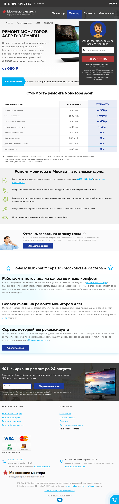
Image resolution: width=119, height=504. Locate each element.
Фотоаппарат (107, 13)
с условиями (97, 79)
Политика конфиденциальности (60, 490)
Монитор (74, 13)
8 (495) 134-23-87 (19, 4)
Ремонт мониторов (11, 417)
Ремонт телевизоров (12, 413)
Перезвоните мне (49, 386)
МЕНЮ (113, 3)
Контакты (63, 421)
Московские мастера (96, 282)
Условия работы (67, 417)
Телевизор (58, 13)
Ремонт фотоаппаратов (13, 425)
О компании (65, 413)
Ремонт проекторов (11, 421)
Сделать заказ (15, 347)
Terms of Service (89, 486)
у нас (4, 318)
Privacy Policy (71, 486)
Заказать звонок (38, 245)
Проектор (89, 13)
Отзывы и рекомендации (71, 425)
